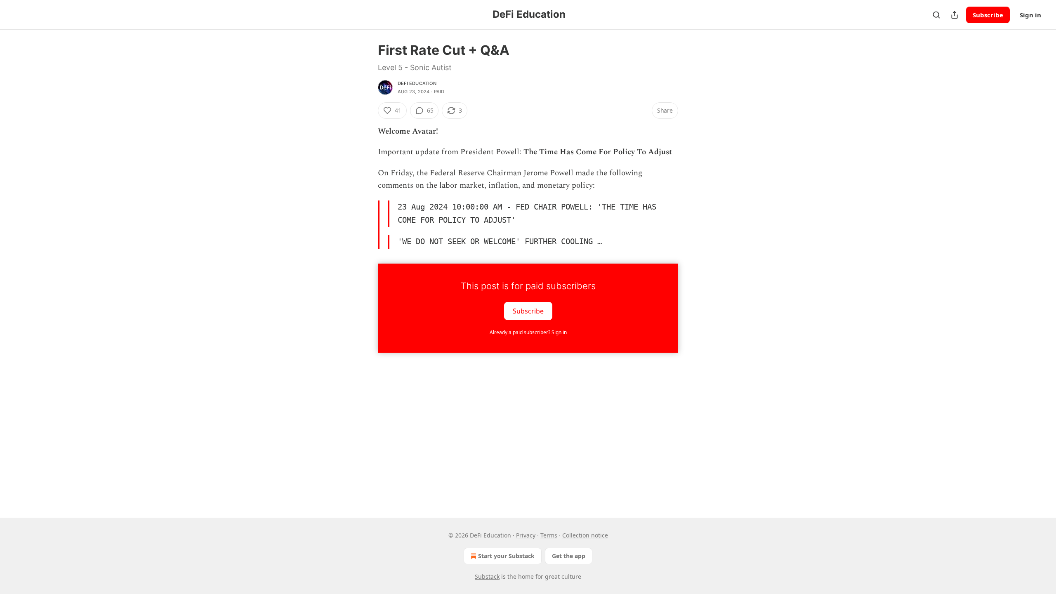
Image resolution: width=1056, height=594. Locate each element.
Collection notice (585, 535)
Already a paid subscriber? (528, 332)
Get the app (568, 556)
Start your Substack (506, 556)
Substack (487, 576)
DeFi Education (417, 83)
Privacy (525, 535)
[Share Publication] (954, 15)
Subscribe (988, 15)
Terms (548, 535)
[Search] (936, 15)
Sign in (1030, 15)
